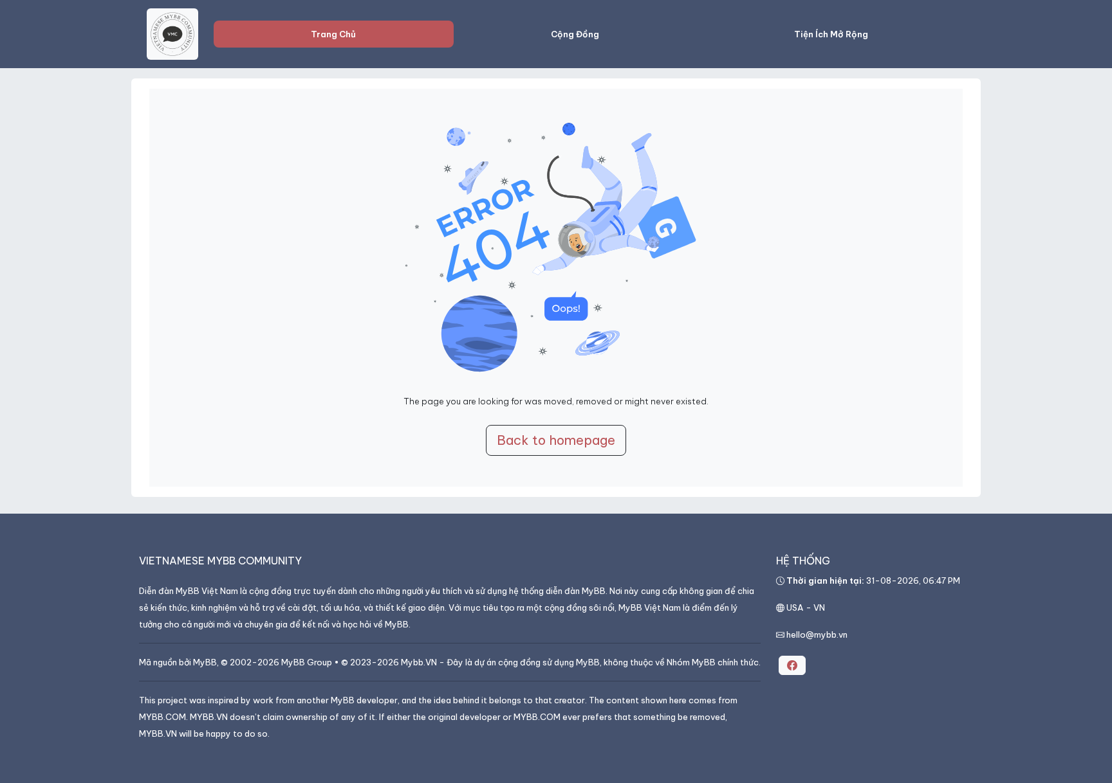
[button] (792, 665)
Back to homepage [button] (556, 440)
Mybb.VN (419, 662)
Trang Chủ (333, 34)
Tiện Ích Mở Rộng (831, 34)
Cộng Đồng (575, 34)
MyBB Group (306, 662)
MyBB (205, 662)
